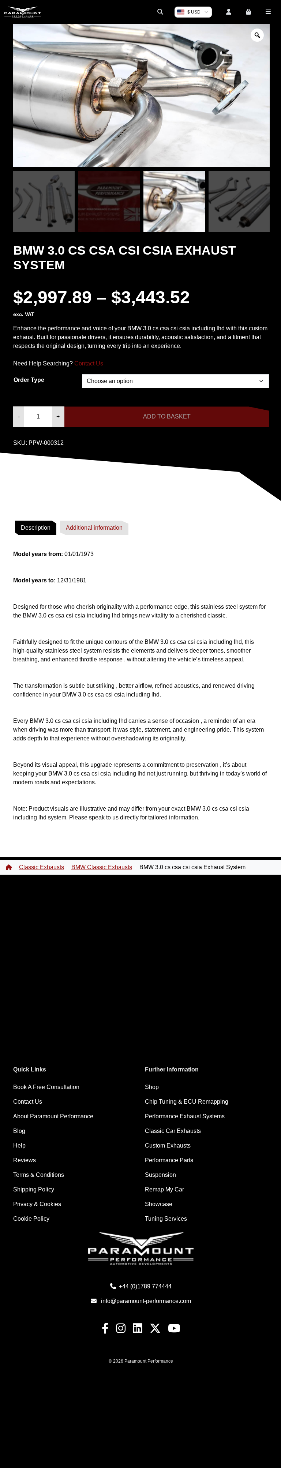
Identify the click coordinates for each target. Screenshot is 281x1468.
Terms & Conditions (38, 1175)
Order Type (29, 380)
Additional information (94, 528)
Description (35, 528)
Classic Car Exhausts (173, 1131)
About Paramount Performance (53, 1116)
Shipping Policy (33, 1189)
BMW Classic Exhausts (101, 867)
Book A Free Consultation (46, 1087)
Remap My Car (164, 1189)
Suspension (160, 1175)
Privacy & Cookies (37, 1204)
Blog (19, 1131)
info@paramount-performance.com (146, 1301)
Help (19, 1145)
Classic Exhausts (41, 867)
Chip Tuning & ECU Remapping (186, 1102)
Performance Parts (169, 1160)
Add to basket (167, 416)
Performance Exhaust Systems (185, 1116)
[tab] (35, 528)
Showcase (158, 1204)
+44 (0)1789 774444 (145, 1286)
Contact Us (88, 363)
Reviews (24, 1160)
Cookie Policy (31, 1219)
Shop (152, 1087)
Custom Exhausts (168, 1145)
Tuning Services (166, 1219)
